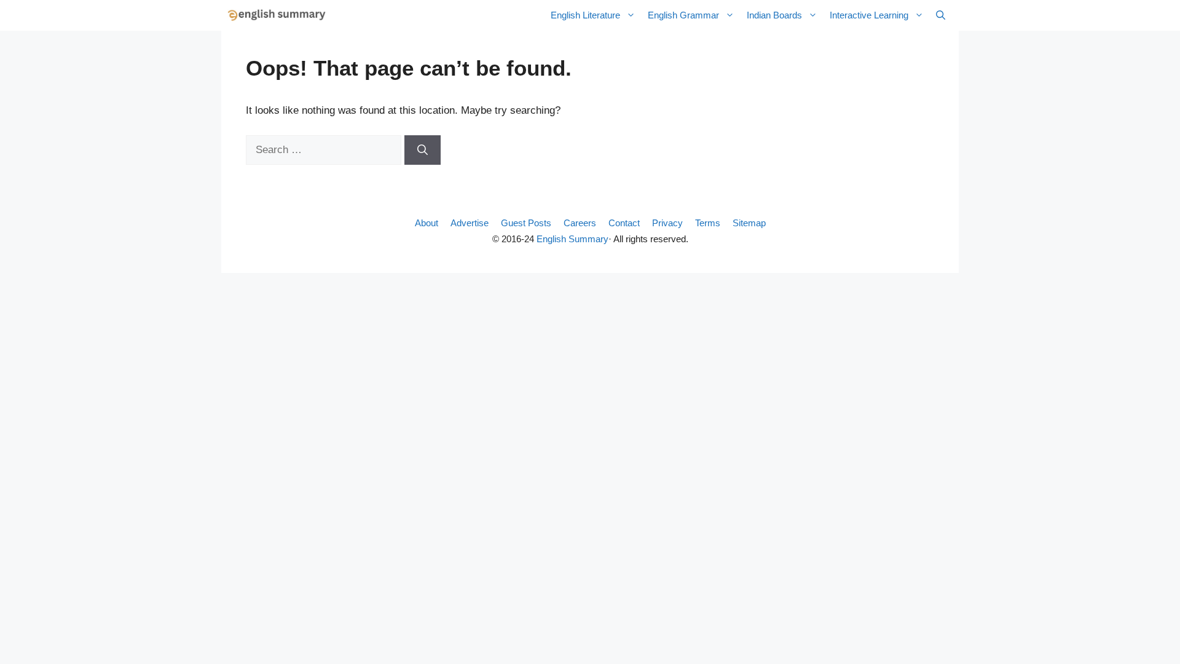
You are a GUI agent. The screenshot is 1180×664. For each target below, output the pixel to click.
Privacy (667, 223)
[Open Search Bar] (940, 15)
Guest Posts (526, 223)
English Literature (585, 15)
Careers (580, 223)
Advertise (469, 223)
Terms (707, 223)
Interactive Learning (869, 15)
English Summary (572, 239)
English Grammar (683, 15)
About (426, 223)
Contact (624, 223)
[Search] (422, 150)
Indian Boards (774, 15)
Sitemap (749, 223)
